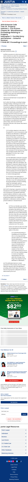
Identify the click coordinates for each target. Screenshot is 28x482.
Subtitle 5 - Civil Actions (6, 7)
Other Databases (6, 450)
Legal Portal (14, 467)
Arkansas (6, 285)
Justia (2, 4)
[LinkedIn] (7, 461)
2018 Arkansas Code (5, 6)
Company (14, 469)
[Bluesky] (17, 461)
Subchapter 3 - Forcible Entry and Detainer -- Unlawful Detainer (12, 12)
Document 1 (6, 275)
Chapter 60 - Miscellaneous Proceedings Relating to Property (14, 8)
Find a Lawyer (5, 408)
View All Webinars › (14, 380)
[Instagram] (13, 461)
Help (14, 472)
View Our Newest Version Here (9, 21)
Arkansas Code (23, 4)
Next (24, 46)
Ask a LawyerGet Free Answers (6, 394)
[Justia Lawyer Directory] (21, 461)
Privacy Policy (14, 477)
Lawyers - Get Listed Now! (14, 419)
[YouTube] (9, 461)
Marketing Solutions (7, 453)
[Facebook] (11, 461)
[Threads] (15, 461)
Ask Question (14, 402)
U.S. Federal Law (6, 443)
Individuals (5, 433)
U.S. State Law (6, 446)
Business (4, 436)
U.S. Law (6, 4)
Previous (4, 46)
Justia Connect (14, 464)
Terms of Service (14, 474)
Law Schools (5, 440)
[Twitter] (19, 461)
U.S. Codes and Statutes (14, 4)
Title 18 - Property (15, 6)
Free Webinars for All (7, 350)
